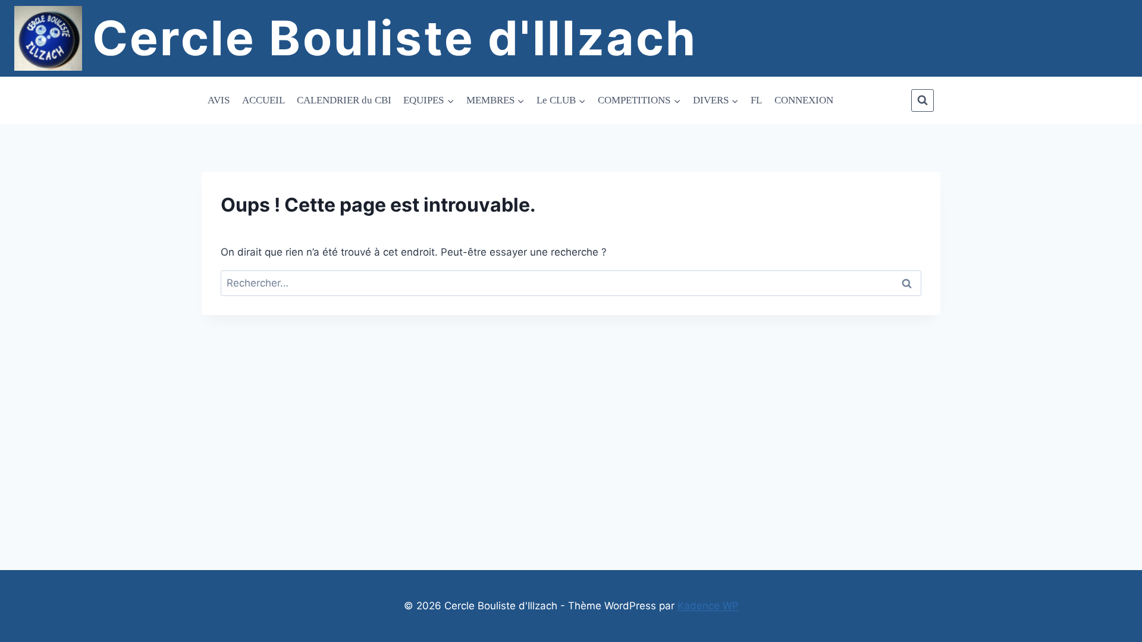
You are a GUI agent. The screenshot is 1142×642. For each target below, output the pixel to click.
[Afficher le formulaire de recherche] (922, 100)
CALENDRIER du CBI (344, 100)
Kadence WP (708, 606)
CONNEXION (803, 100)
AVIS (219, 100)
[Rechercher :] (571, 283)
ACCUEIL (263, 100)
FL (756, 100)
